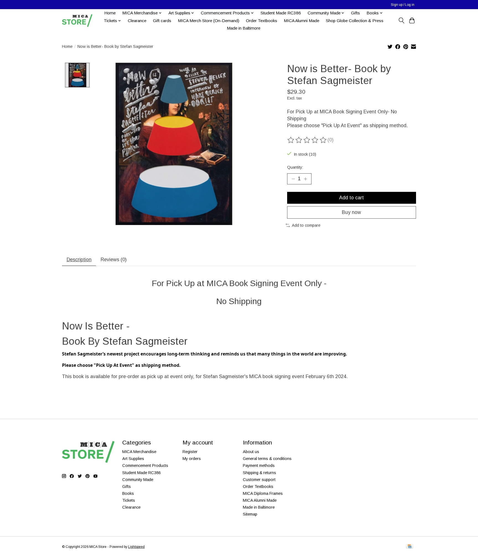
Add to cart (351, 197)
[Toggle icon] (401, 20)
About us (251, 451)
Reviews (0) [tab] (114, 259)
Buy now (351, 212)
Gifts (355, 13)
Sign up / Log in (402, 5)
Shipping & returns (259, 472)
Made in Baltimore (243, 28)
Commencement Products (145, 465)
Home (110, 13)
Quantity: (295, 167)
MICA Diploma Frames (263, 493)
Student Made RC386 (281, 13)
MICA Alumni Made (301, 20)
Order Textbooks (261, 20)
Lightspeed (136, 547)
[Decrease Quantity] (293, 179)
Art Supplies (133, 458)
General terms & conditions (267, 458)
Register (190, 451)
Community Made (137, 479)
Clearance (137, 20)
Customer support (259, 479)
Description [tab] (79, 259)
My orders (192, 458)
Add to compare (306, 225)
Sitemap (250, 514)
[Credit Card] (409, 546)
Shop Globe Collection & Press (354, 20)
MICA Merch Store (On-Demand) (208, 20)
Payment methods (259, 465)
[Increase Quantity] (305, 179)
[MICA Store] (77, 20)
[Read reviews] (307, 140)
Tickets (128, 500)
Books (128, 493)
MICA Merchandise (139, 451)
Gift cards (162, 20)
